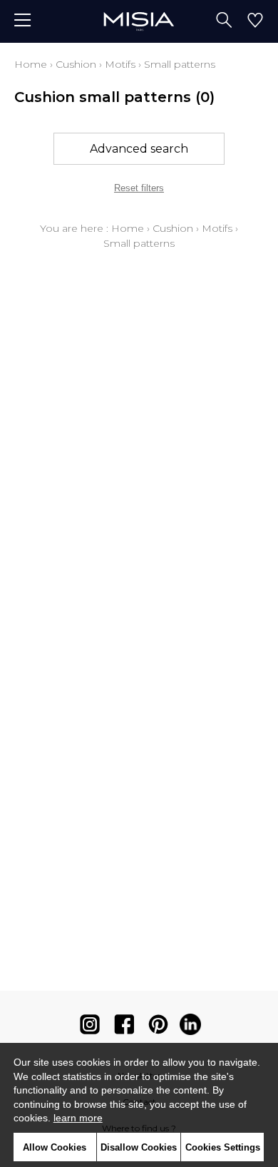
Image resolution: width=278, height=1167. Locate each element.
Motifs (120, 64)
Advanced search (139, 149)
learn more (78, 1117)
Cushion (76, 64)
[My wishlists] (255, 21)
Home (30, 64)
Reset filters (139, 188)
